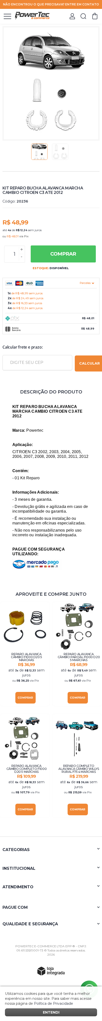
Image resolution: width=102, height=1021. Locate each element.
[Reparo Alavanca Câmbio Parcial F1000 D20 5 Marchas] (77, 654)
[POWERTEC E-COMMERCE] (32, 16)
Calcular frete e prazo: (22, 347)
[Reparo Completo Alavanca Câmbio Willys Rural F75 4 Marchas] (77, 766)
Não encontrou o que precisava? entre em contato (51, 4)
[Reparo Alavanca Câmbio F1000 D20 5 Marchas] (25, 654)
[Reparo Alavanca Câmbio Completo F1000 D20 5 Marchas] (25, 766)
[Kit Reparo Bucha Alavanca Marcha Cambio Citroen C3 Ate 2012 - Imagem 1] (39, 152)
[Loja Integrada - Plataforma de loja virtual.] (51, 970)
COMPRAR (63, 254)
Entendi (51, 1012)
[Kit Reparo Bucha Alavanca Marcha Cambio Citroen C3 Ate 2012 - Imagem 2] (60, 152)
